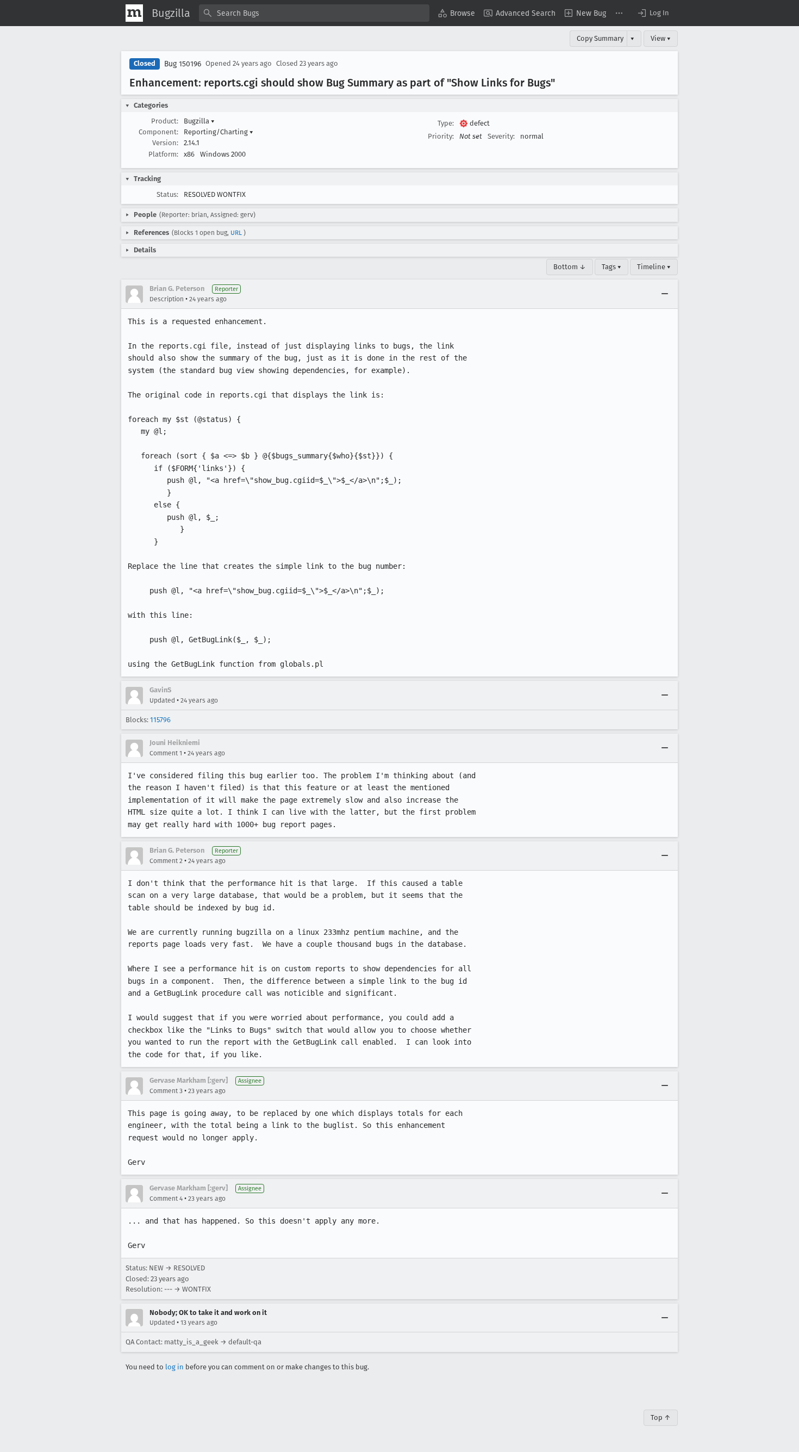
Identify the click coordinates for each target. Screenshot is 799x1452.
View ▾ (661, 38)
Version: (165, 143)
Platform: (163, 154)
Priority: (441, 136)
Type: (446, 123)
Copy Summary (600, 38)
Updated (162, 700)
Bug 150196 (182, 64)
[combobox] (314, 13)
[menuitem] (456, 13)
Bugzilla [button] (199, 121)
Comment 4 (166, 1198)
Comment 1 (165, 753)
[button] (652, 13)
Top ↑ (661, 1417)
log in (174, 1367)
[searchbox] (314, 13)
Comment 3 (166, 1091)
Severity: (501, 136)
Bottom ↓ (569, 267)
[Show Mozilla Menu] (134, 13)
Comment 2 (166, 861)
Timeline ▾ (654, 267)
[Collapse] (664, 294)
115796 (160, 720)
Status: (167, 194)
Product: (164, 121)
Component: (158, 132)
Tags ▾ (611, 267)
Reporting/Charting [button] (218, 132)
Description (166, 299)
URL (236, 233)
